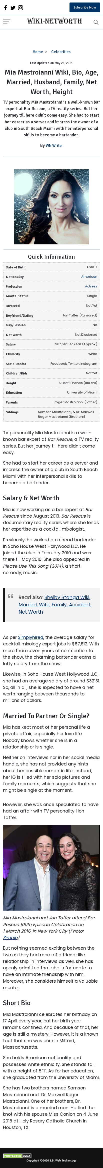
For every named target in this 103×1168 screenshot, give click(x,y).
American (89, 276)
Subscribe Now (85, 7)
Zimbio (10, 938)
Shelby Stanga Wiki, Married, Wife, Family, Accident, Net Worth (55, 604)
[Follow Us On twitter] (13, 7)
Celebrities (60, 51)
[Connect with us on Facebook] (5, 7)
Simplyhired (30, 637)
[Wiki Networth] (53, 21)
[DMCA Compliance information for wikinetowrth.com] (51, 1155)
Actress (91, 286)
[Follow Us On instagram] (20, 7)
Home (38, 51)
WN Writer (54, 145)
